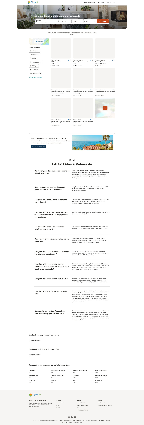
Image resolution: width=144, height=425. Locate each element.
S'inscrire (109, 2)
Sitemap (108, 420)
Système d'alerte (78, 422)
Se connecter (101, 2)
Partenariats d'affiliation (82, 410)
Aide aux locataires (81, 403)
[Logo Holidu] (35, 2)
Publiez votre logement (90, 2)
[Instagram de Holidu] (69, 417)
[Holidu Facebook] (75, 417)
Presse (78, 407)
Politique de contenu (99, 420)
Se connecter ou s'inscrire (38, 146)
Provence (96, 27)
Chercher (102, 21)
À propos (58, 405)
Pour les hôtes (101, 403)
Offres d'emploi (59, 403)
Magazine (58, 407)
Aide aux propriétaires (82, 405)
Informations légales (67, 422)
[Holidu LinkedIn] (72, 417)
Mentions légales (77, 420)
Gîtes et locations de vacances (82, 27)
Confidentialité (89, 420)
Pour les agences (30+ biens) (105, 405)
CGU (83, 420)
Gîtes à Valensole (104, 27)
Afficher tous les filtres (35, 77)
